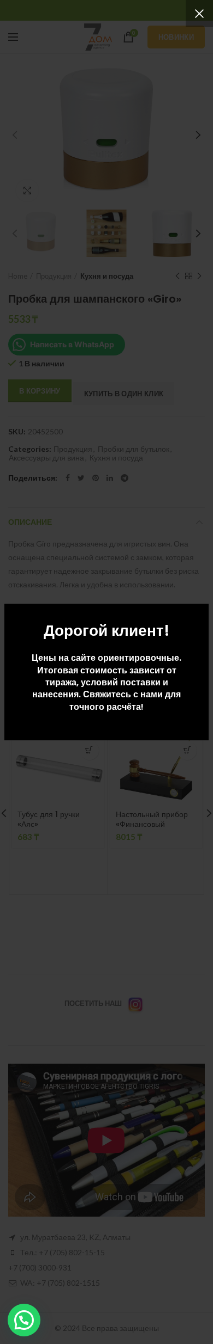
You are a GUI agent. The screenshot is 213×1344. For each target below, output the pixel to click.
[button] (24, 1320)
